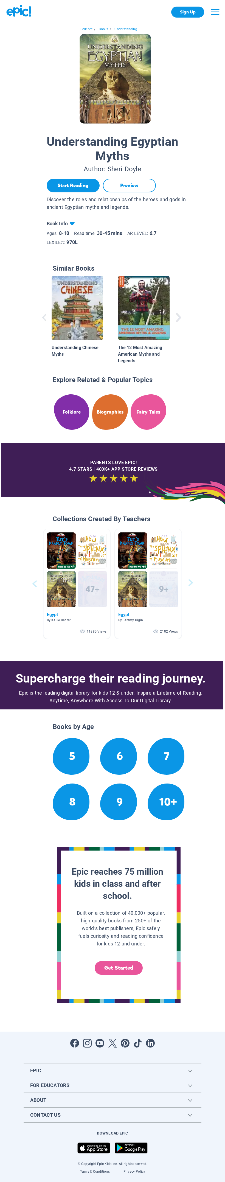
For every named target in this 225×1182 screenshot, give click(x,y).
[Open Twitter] (112, 1043)
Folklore (86, 29)
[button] (76, 584)
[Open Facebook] (74, 1043)
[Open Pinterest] (125, 1043)
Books (103, 29)
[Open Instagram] (87, 1043)
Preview (129, 185)
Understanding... (127, 29)
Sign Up (188, 12)
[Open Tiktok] (137, 1043)
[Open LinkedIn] (150, 1043)
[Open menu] (215, 12)
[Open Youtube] (99, 1043)
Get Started (118, 968)
